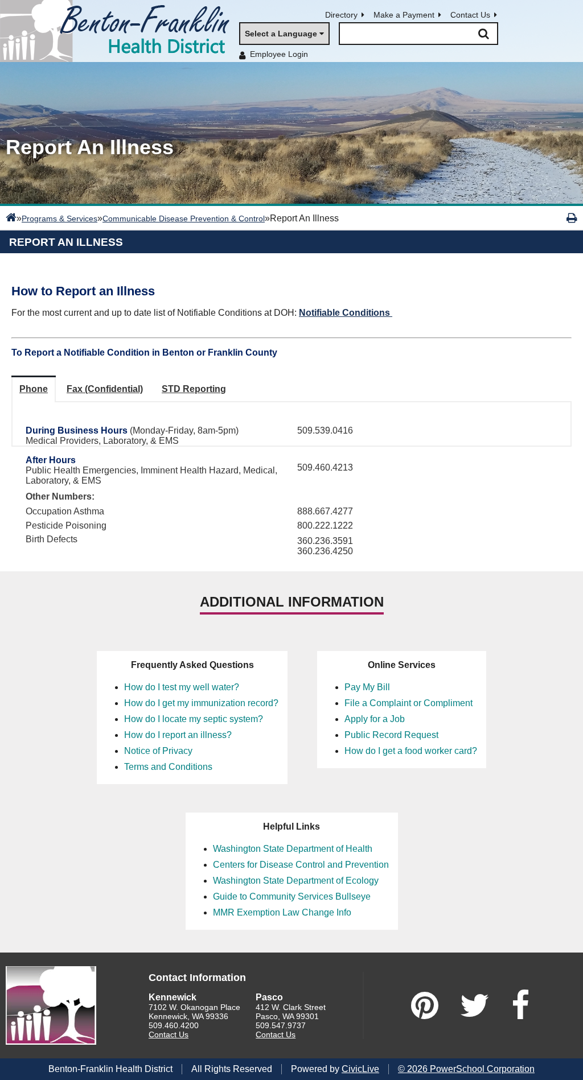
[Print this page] (571, 218)
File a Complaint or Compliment (408, 703)
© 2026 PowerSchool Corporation (466, 1069)
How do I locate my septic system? (193, 719)
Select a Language (281, 33)
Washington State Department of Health (292, 849)
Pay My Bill (367, 687)
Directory (341, 14)
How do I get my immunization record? (201, 703)
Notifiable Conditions (345, 313)
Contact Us (470, 14)
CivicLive (360, 1069)
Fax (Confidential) (105, 389)
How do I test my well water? (181, 687)
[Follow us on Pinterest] (424, 1005)
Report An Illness (66, 242)
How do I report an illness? (178, 735)
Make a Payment (403, 14)
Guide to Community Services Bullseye (292, 896)
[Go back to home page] (119, 31)
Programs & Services (59, 218)
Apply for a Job (374, 719)
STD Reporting (194, 389)
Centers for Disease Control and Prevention (301, 864)
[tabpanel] (291, 424)
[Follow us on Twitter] (475, 1005)
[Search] (483, 33)
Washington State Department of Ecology (296, 880)
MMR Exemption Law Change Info (282, 912)
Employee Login (279, 54)
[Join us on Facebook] (520, 1005)
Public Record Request (391, 735)
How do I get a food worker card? (410, 751)
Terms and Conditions (168, 767)
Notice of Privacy (158, 751)
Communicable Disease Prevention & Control (183, 218)
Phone (33, 389)
